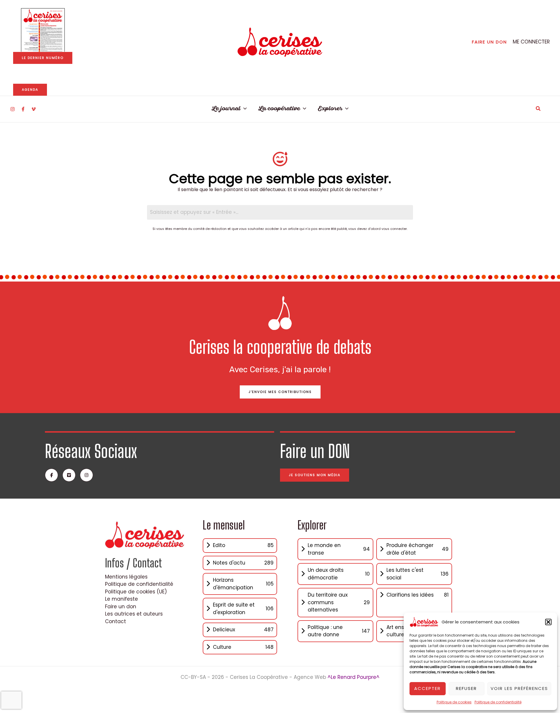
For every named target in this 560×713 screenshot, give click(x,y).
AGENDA (30, 89)
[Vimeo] (33, 109)
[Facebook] (23, 109)
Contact (115, 621)
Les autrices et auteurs (134, 613)
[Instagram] (12, 109)
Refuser (466, 688)
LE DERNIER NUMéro (43, 57)
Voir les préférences (519, 688)
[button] (548, 622)
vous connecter (394, 228)
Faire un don (120, 606)
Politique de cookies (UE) (136, 591)
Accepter (427, 688)
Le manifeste (121, 598)
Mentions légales (126, 576)
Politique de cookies (454, 702)
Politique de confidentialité (498, 702)
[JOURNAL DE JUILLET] (43, 30)
